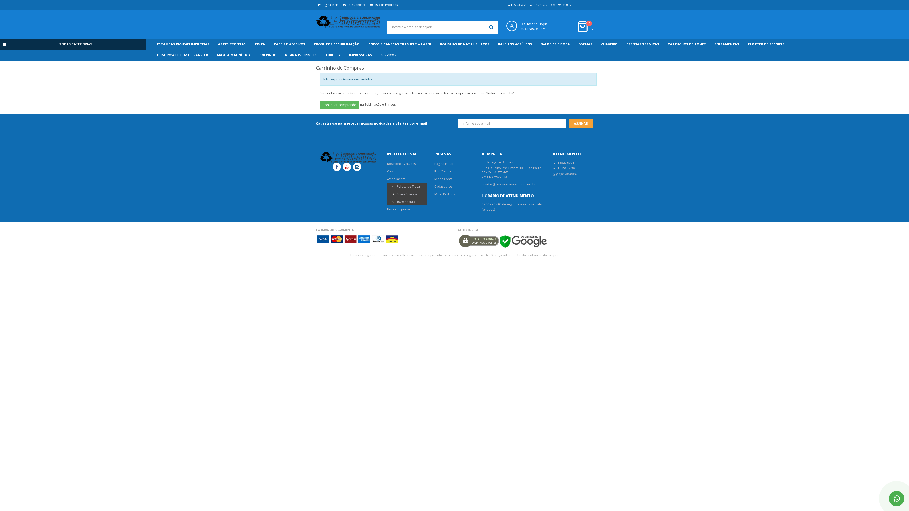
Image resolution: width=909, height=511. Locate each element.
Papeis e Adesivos (289, 44)
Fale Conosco (356, 5)
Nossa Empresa (398, 209)
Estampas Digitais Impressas (183, 44)
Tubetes (332, 55)
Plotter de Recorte (766, 44)
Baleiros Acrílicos (515, 44)
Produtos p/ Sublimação (337, 44)
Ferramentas (727, 44)
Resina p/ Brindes (300, 55)
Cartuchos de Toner (687, 44)
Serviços (388, 55)
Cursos (392, 171)
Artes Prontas (232, 44)
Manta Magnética (234, 55)
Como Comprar (407, 194)
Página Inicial (330, 5)
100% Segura (406, 201)
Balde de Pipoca (555, 44)
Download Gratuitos (401, 164)
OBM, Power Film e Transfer (182, 55)
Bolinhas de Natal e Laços (464, 44)
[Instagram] (357, 167)
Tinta (259, 44)
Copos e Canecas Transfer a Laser (399, 44)
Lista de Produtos (385, 5)
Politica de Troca (408, 186)
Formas (585, 44)
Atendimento (396, 179)
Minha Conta (443, 179)
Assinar (581, 123)
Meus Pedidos (444, 194)
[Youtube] (347, 167)
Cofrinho (267, 55)
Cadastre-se (443, 186)
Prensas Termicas (642, 44)
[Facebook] (337, 167)
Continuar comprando (339, 104)
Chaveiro (609, 44)
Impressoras (360, 55)
